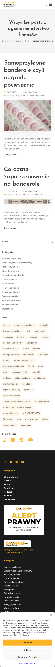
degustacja (40, 331)
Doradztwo (9, 488)
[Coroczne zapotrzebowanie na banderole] (27, 203)
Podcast (8, 492)
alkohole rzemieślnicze (24, 325)
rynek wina (29, 390)
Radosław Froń (30, 92)
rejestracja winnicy (11, 390)
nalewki (6, 360)
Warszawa (7, 419)
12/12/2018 (12, 191)
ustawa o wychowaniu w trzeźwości (18, 407)
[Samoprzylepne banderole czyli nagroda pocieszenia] (27, 117)
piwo (5, 372)
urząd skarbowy (42, 401)
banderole (43, 325)
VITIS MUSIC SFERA (31, 413)
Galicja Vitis (32, 343)
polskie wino (39, 378)
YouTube (8, 495)
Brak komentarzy (37, 95)
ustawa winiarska (11, 413)
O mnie (7, 481)
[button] (51, 615)
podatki (36, 372)
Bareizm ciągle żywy (11, 258)
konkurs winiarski (11, 349)
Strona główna (11, 477)
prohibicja (27, 384)
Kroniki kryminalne (10, 267)
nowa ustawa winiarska (24, 360)
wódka (45, 419)
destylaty (21, 337)
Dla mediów (9, 499)
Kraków (36, 349)
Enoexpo (33, 337)
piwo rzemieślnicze (20, 372)
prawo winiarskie (10, 384)
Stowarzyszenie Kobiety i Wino (16, 401)
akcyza (6, 325)
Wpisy (7, 484)
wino (19, 419)
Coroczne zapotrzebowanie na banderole (26, 176)
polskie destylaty (22, 378)
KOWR (26, 349)
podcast (7, 378)
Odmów (27, 650)
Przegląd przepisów (16, 95)
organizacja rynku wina (13, 366)
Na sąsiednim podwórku (13, 275)
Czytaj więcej (10, 155)
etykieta (44, 337)
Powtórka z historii (11, 292)
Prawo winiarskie (10, 296)
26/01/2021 (12, 92)
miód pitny (43, 355)
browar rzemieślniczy (12, 331)
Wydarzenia (7, 309)
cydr (29, 331)
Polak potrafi (8, 283)
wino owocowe (31, 419)
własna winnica (10, 425)
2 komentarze (36, 194)
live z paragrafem (11, 355)
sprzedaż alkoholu (11, 396)
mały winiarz (28, 355)
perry (40, 366)
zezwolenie (26, 425)
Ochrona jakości (9, 279)
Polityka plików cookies (26, 663)
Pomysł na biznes (10, 288)
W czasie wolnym (10, 304)
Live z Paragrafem (10, 271)
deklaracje (8, 337)
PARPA (31, 366)
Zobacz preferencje (27, 657)
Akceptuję (27, 642)
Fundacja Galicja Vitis (12, 343)
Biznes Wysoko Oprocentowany (17, 262)
